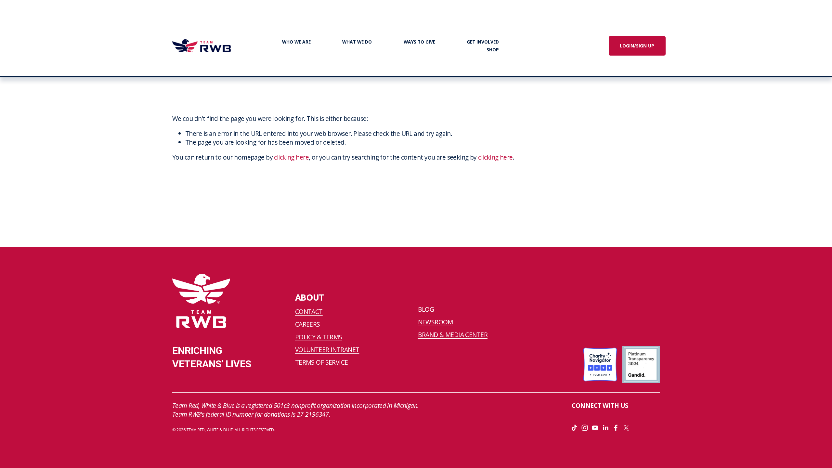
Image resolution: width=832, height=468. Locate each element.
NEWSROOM (435, 322)
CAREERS (307, 324)
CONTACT (309, 311)
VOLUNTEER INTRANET (327, 349)
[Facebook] (616, 427)
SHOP (493, 49)
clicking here (291, 157)
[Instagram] (584, 427)
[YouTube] (595, 427)
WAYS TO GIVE (419, 42)
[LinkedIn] (605, 427)
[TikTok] (574, 427)
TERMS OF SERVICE (321, 362)
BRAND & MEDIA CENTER (453, 335)
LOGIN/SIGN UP (637, 46)
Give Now (552, 46)
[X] (626, 427)
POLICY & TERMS (318, 337)
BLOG (426, 309)
